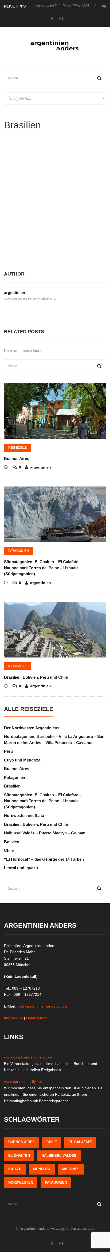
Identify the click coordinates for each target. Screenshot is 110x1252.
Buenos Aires (16, 458)
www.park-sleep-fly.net (23, 1081)
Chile (9, 850)
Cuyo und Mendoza (22, 760)
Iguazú (14, 1169)
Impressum (13, 1018)
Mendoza (41, 1169)
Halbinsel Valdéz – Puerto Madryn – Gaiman (44, 833)
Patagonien (18, 551)
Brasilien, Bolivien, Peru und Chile (36, 677)
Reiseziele (17, 447)
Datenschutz (36, 1018)
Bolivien (11, 841)
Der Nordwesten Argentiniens (31, 728)
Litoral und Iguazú (21, 867)
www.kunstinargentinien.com (28, 1057)
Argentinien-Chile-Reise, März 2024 (52, 6)
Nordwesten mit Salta (24, 815)
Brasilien (12, 786)
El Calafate (80, 1142)
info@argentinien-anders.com (42, 1006)
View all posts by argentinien (30, 299)
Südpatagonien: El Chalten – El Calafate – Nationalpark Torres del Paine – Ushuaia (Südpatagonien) (42, 567)
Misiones (71, 1169)
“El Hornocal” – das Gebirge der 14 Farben (44, 859)
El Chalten (19, 1156)
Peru (8, 751)
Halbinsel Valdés (59, 1156)
